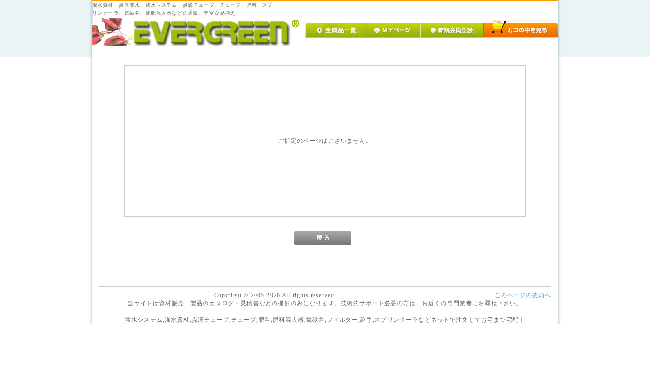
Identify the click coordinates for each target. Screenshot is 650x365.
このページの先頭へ (523, 295)
